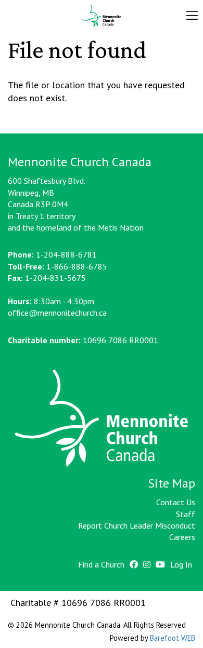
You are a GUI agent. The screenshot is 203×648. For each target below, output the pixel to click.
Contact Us (175, 502)
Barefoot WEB (172, 638)
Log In (181, 564)
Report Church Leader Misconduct (136, 525)
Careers (182, 537)
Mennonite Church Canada (101, 16)
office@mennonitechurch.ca (57, 312)
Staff (185, 514)
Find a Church (101, 564)
